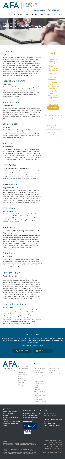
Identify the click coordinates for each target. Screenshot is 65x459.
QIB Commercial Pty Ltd (8, 446)
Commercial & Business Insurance (29, 364)
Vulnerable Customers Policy (11, 421)
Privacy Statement (8, 413)
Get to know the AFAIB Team (53, 129)
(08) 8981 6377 (55, 10)
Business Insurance (23, 366)
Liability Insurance (39, 381)
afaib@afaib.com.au (44, 351)
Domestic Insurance (55, 364)
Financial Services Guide (10, 411)
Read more (53, 103)
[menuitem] (14, 14)
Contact (5, 415)
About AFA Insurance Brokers (53, 121)
